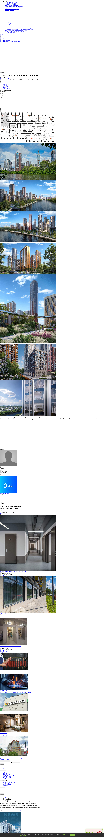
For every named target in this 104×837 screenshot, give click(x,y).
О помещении (5, 85)
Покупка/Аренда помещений (14, 6)
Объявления (5, 768)
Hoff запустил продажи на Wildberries (7, 735)
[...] (23, 673)
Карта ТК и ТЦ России (7, 777)
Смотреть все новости (4, 652)
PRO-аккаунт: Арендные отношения (19, 29)
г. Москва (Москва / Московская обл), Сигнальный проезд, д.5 (11, 646)
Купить (87, 832)
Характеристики (6, 84)
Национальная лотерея (4, 493)
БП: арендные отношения (18, 28)
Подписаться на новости (15, 762)
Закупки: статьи (12, 15)
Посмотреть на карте (12, 78)
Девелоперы (5, 773)
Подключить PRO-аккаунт (7, 513)
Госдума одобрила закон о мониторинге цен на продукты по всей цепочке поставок (16, 692)
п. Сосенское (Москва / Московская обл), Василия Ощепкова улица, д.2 (13, 613)
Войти (1, 34)
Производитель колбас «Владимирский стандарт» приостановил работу (13, 672)
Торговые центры (12, 3)
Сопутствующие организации (8, 775)
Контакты (4, 87)
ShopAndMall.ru (22, 810)
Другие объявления (6, 88)
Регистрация (2, 35)
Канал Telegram (5, 797)
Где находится (5, 86)
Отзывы (10, 32)
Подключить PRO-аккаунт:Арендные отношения (5, 761)
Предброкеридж (16, 30)
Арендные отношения (7, 784)
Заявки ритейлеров (11, 5)
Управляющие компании (7, 774)
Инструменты (3, 770)
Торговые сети (11, 2)
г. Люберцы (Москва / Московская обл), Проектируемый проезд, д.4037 (13, 571)
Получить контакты (4, 78)
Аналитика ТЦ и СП (13, 7)
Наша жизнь (3, 787)
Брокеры (4, 772)
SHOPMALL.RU (4, 759)
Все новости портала (4, 651)
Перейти (2, 575)
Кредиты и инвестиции (7, 776)
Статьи (12, 13)
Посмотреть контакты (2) (5, 500)
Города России (5, 778)
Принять (72, 834)
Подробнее (91, 832)
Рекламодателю (15, 31)
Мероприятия (13, 17)
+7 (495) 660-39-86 (6, 796)
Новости (12, 10)
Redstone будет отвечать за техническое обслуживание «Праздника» (13, 758)
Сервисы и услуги (4, 780)
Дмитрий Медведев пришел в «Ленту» (7, 713)
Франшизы (10, 4)
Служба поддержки (6, 795)
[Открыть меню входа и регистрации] (0, 36)
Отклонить (79, 834)
